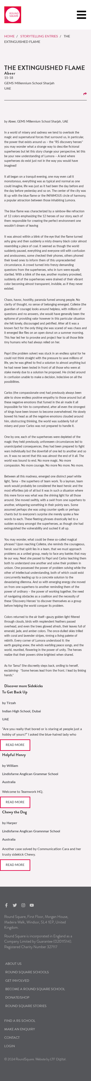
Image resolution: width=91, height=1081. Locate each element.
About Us (13, 963)
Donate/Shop (17, 997)
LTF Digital (58, 1059)
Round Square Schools (27, 972)
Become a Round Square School (35, 989)
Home (9, 36)
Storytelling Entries (39, 36)
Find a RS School (19, 1020)
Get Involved (17, 980)
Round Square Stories (26, 1006)
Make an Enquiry (19, 1029)
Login (9, 1046)
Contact (12, 1037)
